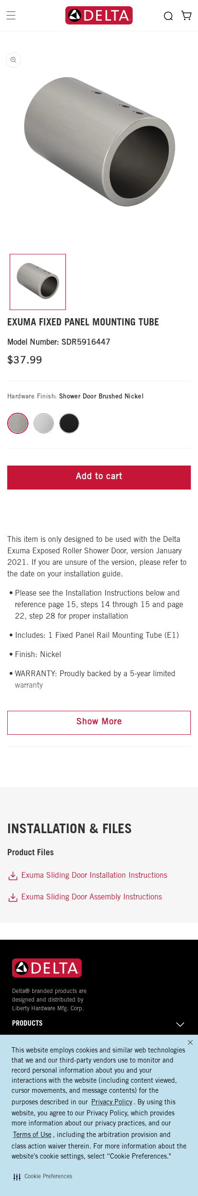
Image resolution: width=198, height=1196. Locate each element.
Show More (99, 722)
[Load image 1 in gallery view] (38, 282)
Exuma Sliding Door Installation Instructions (93, 876)
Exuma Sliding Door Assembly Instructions (90, 897)
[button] (43, 1176)
